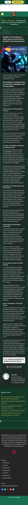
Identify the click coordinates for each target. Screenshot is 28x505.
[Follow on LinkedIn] (13, 489)
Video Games (11, 20)
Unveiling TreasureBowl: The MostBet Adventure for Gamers (13, 402)
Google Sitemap (7, 478)
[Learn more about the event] (14, 7)
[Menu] (2, 14)
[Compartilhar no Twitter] (12, 367)
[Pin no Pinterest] (18, 367)
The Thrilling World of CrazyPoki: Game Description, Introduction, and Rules (11, 414)
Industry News (6, 475)
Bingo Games (6, 467)
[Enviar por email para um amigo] (15, 367)
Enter (7, 2)
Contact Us (5, 473)
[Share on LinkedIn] (20, 367)
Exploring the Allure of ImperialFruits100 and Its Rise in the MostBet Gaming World (13, 397)
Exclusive (5, 465)
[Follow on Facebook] (2, 489)
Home (4, 20)
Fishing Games (6, 470)
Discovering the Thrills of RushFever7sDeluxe (13, 410)
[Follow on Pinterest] (10, 489)
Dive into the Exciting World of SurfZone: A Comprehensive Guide (12, 407)
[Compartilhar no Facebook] (10, 367)
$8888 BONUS (18, 2)
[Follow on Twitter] (5, 489)
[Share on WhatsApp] (7, 367)
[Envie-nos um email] (8, 489)
